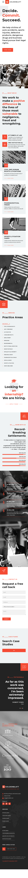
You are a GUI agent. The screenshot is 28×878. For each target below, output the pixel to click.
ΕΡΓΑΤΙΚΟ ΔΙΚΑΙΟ (5, 812)
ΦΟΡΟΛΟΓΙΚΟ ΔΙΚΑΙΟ (6, 838)
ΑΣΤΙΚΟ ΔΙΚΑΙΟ (5, 830)
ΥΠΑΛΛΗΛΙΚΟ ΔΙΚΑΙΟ (6, 815)
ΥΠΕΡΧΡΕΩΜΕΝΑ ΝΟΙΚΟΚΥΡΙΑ (8, 833)
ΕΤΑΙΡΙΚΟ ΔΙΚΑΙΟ (5, 818)
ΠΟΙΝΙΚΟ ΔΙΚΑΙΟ (5, 821)
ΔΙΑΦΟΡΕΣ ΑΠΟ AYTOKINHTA (8, 836)
